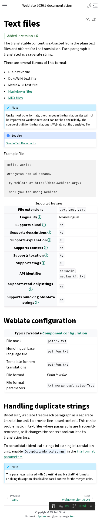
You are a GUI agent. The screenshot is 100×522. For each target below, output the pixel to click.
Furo (72, 516)
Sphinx (42, 516)
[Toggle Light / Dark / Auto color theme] (90, 5)
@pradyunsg (59, 516)
